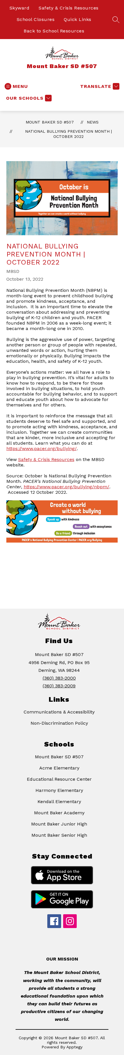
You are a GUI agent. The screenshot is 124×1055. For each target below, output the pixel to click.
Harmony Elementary (59, 790)
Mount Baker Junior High (59, 824)
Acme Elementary (59, 768)
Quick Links (77, 19)
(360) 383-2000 (59, 678)
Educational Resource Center (59, 779)
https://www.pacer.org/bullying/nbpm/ (66, 486)
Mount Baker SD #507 (50, 122)
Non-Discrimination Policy (59, 723)
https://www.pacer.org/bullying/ (41, 448)
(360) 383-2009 (59, 685)
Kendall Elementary (59, 801)
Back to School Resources (54, 31)
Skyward (20, 8)
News (93, 122)
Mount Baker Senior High (59, 835)
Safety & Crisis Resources (69, 8)
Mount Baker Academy (59, 812)
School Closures (36, 19)
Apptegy (74, 1047)
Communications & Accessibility (59, 712)
